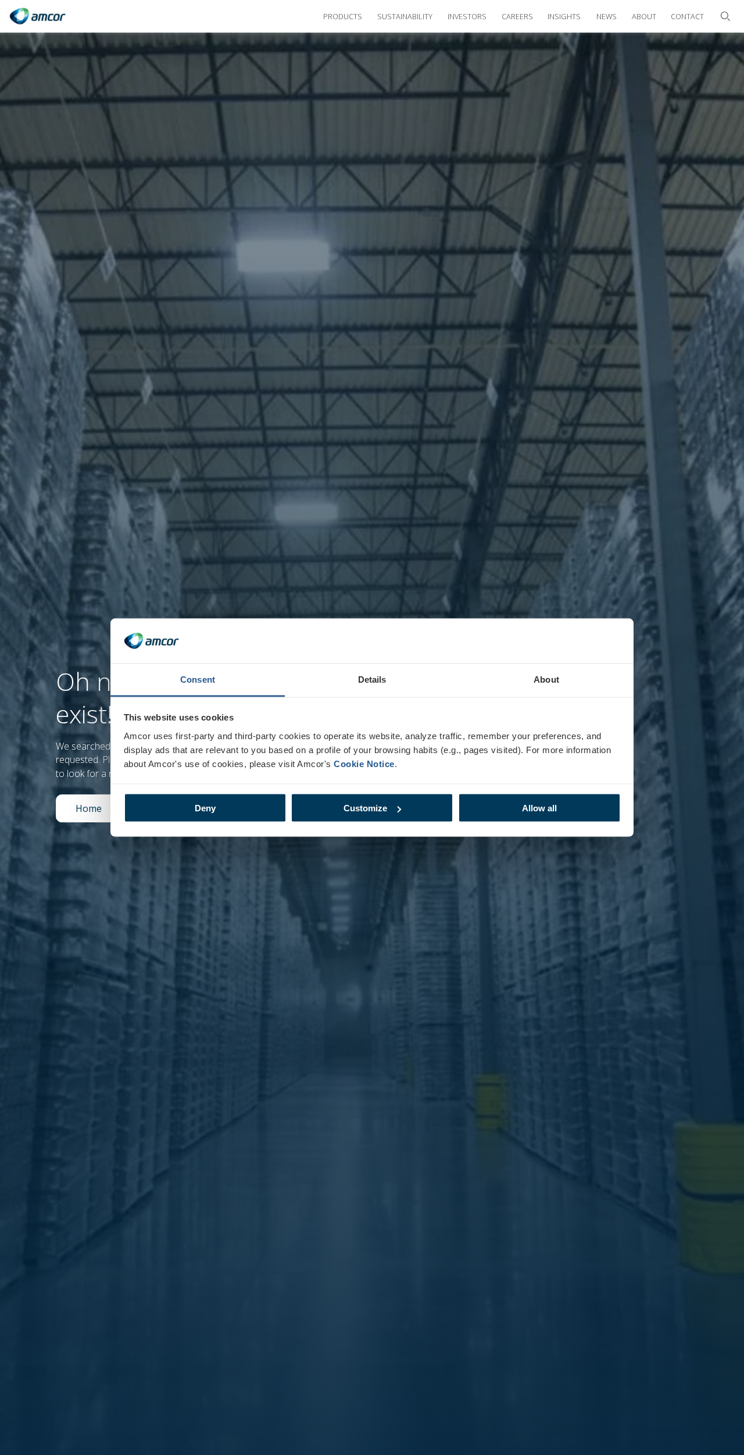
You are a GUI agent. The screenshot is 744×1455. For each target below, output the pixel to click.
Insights (564, 16)
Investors (467, 16)
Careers (517, 16)
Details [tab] (372, 679)
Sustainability (404, 16)
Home (98, 811)
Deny (205, 808)
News (606, 16)
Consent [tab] (197, 679)
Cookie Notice (364, 763)
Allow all (539, 808)
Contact (687, 16)
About (644, 16)
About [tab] (546, 679)
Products (342, 16)
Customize (365, 808)
